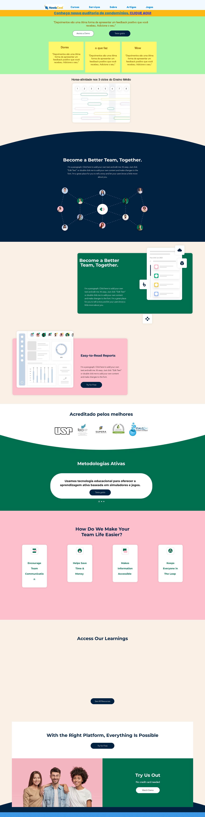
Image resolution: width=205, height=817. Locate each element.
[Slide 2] (101, 501)
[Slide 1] (98, 501)
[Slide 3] (103, 501)
